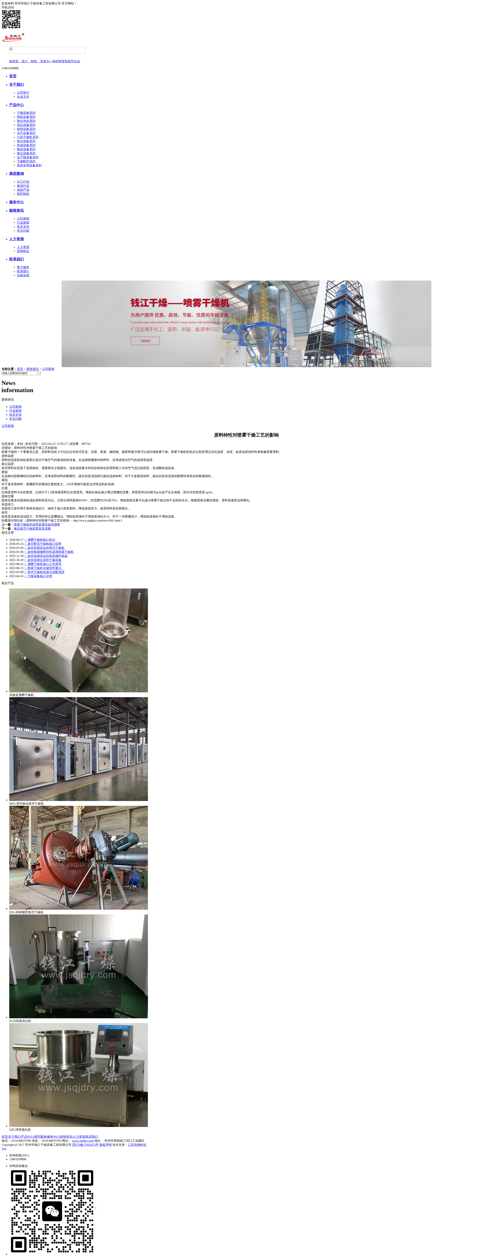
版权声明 (105, 1144)
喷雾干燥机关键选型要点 (42, 568)
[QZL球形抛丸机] (78, 1126)
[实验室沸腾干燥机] (78, 691)
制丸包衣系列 (26, 121)
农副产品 (23, 189)
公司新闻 (23, 218)
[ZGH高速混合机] (78, 1017)
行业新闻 (23, 222)
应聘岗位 (23, 251)
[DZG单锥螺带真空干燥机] (78, 908)
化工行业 (23, 181)
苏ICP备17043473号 (85, 1144)
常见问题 (23, 230)
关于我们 (16, 85)
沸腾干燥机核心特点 (39, 539)
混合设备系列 (26, 125)
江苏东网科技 (137, 1144)
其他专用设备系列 (29, 165)
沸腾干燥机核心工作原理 (42, 564)
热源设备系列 (26, 145)
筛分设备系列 (26, 141)
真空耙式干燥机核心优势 (42, 543)
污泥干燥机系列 (28, 137)
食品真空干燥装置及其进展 (32, 528)
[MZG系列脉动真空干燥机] (78, 800)
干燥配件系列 (26, 161)
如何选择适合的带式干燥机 (44, 547)
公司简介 (23, 92)
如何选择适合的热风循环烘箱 (46, 556)
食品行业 (23, 185)
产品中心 (16, 105)
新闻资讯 (16, 210)
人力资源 (16, 239)
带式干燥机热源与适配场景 (44, 572)
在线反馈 (23, 275)
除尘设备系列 (26, 153)
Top (4, 1148)
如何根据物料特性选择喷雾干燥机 (49, 551)
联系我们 (16, 259)
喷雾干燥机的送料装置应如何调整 (37, 524)
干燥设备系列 (26, 112)
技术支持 (23, 226)
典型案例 (16, 174)
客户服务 (23, 267)
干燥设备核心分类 (38, 576)
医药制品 (23, 193)
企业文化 (23, 96)
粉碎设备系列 (26, 129)
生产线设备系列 (28, 157)
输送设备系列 (26, 149)
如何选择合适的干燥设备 (42, 560)
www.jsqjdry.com (83, 1140)
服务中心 (16, 202)
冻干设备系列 (26, 133)
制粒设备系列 (26, 116)
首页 (13, 76)
